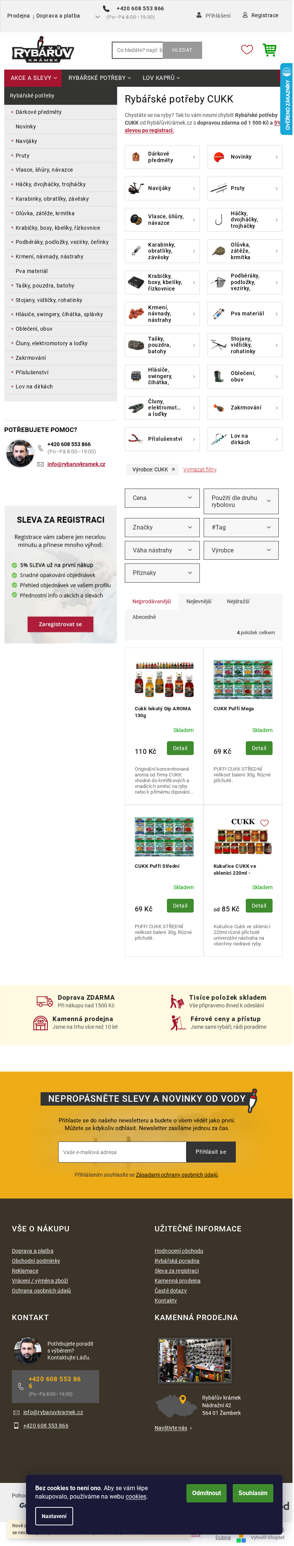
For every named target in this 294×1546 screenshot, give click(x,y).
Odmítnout (206, 1493)
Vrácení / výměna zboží (40, 1281)
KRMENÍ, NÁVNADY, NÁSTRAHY (50, 256)
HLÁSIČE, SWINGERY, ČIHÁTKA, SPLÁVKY (59, 314)
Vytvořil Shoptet (267, 1537)
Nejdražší (238, 601)
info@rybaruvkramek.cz (76, 464)
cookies (136, 1496)
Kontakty (166, 1301)
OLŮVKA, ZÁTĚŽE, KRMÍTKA (45, 213)
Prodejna (18, 16)
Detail (180, 748)
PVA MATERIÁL (32, 271)
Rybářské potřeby (32, 96)
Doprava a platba (58, 16)
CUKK (150, 469)
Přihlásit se (211, 1151)
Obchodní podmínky (36, 1261)
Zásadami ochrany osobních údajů (177, 1175)
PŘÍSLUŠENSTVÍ (32, 372)
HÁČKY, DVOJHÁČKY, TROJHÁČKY (51, 184)
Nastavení (54, 1516)
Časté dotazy (171, 1291)
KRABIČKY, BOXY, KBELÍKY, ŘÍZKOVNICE (58, 228)
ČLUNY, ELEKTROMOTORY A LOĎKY (52, 343)
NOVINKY (26, 126)
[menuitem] (33, 79)
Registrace (265, 15)
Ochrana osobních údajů (41, 1291)
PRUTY (23, 156)
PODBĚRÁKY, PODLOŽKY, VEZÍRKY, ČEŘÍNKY (62, 242)
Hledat (182, 50)
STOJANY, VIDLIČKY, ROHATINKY (49, 300)
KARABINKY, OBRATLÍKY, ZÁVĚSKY (52, 199)
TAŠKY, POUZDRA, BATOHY (45, 286)
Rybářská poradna (177, 1261)
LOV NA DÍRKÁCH (34, 386)
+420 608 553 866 (69, 444)
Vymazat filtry (200, 469)
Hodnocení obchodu (179, 1251)
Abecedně (144, 617)
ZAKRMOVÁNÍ (31, 358)
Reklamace (25, 1271)
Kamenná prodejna (178, 1281)
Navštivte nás (171, 1428)
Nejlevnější (198, 601)
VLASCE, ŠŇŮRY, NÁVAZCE (44, 170)
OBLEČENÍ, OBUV (34, 329)
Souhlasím (253, 1493)
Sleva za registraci (177, 1271)
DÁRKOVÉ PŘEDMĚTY (39, 112)
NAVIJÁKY (27, 141)
